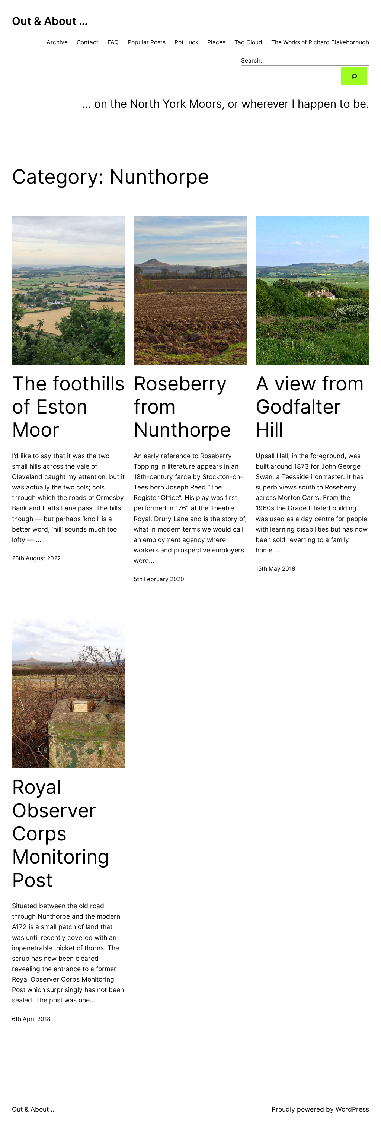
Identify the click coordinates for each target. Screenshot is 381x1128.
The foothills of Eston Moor (68, 407)
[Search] (354, 76)
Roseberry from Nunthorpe (182, 407)
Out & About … (50, 21)
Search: (251, 60)
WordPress (352, 1109)
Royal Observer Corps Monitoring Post (60, 834)
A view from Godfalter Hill (310, 407)
